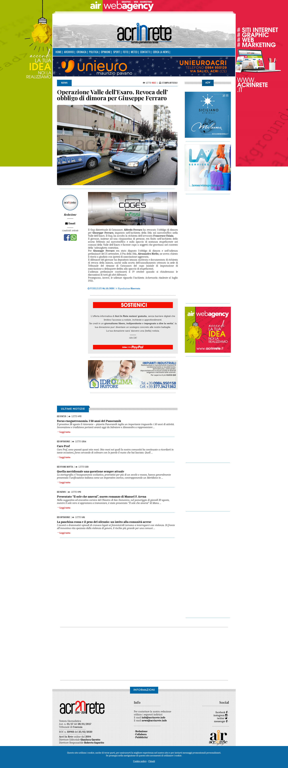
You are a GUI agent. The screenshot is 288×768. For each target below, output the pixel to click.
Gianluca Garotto (90, 739)
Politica (93, 52)
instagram (219, 715)
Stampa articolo (170, 82)
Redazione (141, 731)
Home (58, 52)
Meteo (134, 52)
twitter (221, 718)
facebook (221, 712)
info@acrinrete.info (153, 717)
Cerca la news (161, 52)
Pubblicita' (141, 737)
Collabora (140, 734)
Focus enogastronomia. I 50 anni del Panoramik (89, 421)
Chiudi (151, 761)
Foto (125, 52)
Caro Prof (63, 446)
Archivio (69, 52)
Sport (116, 52)
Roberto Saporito (94, 742)
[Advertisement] (208, 247)
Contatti (145, 52)
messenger (220, 721)
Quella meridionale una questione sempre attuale (90, 471)
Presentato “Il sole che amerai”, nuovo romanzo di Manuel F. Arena (101, 496)
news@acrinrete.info (154, 720)
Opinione (105, 52)
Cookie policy (139, 761)
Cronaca (81, 52)
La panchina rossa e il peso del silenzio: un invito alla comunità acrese (104, 522)
